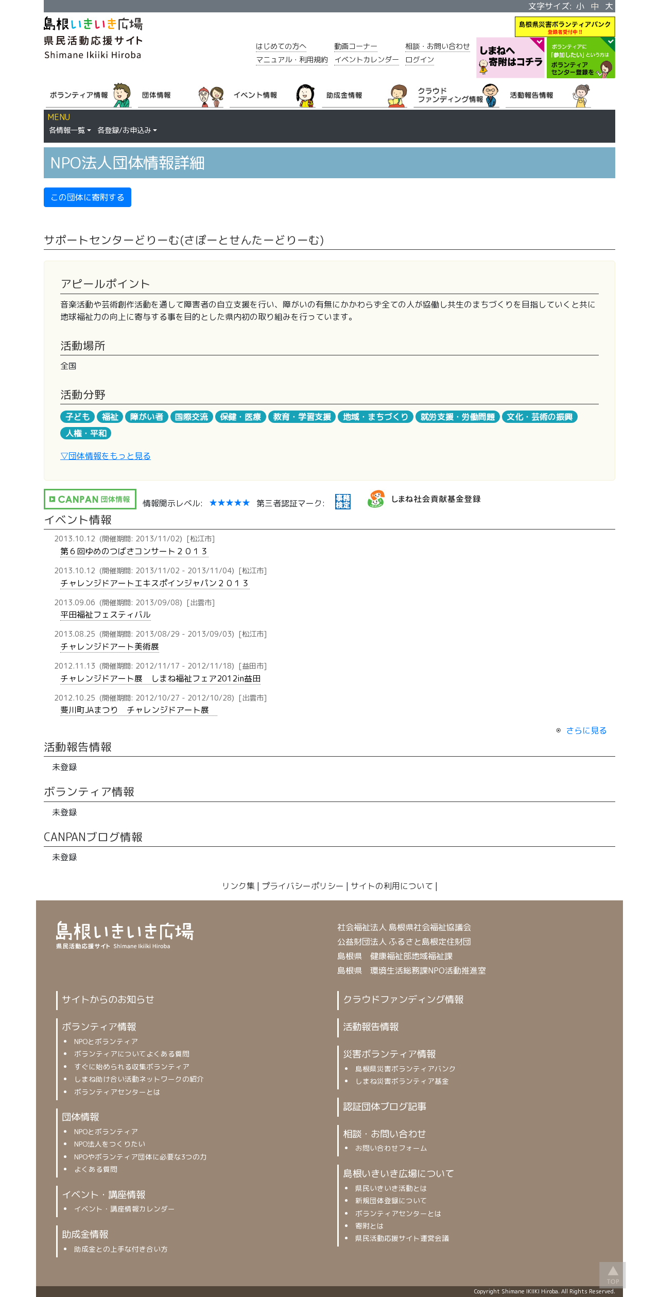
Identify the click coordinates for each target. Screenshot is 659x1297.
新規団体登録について (391, 1200)
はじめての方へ (281, 46)
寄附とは (369, 1226)
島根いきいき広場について (398, 1173)
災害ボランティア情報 (389, 1054)
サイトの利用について (392, 886)
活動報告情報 (370, 1026)
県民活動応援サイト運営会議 (402, 1238)
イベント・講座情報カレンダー (124, 1209)
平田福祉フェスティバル (105, 614)
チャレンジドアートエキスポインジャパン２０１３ (155, 583)
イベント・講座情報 (103, 1194)
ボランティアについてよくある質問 (131, 1054)
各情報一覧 (67, 130)
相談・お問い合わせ (437, 46)
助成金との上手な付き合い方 (121, 1249)
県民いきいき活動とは (391, 1188)
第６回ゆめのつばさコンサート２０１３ (134, 551)
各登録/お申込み (124, 130)
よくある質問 (95, 1169)
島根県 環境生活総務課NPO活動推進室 (411, 970)
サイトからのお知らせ (108, 999)
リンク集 (238, 886)
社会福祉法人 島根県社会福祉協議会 (404, 927)
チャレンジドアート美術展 (109, 646)
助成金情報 (85, 1234)
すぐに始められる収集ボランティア (131, 1066)
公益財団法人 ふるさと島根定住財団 (404, 941)
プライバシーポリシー (303, 886)
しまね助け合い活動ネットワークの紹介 (139, 1079)
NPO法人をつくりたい (109, 1144)
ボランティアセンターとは (117, 1092)
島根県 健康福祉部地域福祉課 (395, 956)
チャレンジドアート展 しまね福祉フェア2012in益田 (160, 678)
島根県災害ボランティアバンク (405, 1068)
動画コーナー (355, 46)
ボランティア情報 (99, 1026)
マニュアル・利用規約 (292, 60)
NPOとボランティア (106, 1041)
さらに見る (586, 730)
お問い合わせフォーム (391, 1148)
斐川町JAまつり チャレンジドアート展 (138, 709)
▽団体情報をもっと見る (105, 456)
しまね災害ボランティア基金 (402, 1081)
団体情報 (80, 1116)
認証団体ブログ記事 (384, 1106)
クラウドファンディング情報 (403, 999)
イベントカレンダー (366, 60)
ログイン (419, 60)
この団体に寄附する (87, 197)
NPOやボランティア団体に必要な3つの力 (140, 1157)
